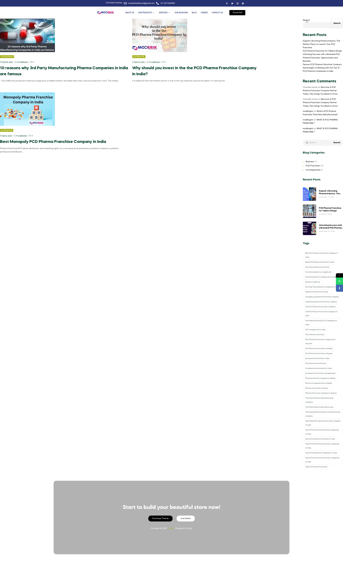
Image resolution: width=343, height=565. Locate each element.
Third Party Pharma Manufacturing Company (319, 400)
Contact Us (217, 13)
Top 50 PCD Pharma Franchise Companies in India (322, 460)
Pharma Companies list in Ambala (318, 383)
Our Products (145, 13)
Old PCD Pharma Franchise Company (320, 307)
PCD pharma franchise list (315, 363)
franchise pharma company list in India (320, 277)
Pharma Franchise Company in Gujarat (321, 393)
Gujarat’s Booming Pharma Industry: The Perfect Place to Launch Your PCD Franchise (321, 44)
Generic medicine (312, 282)
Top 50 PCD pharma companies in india (321, 453)
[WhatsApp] (339, 281)
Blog (194, 13)
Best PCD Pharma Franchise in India (319, 262)
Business (310, 162)
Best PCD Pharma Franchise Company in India (321, 255)
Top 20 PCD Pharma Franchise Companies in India (322, 446)
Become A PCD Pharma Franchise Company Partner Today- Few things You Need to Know (320, 90)
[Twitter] (232, 3)
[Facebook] (227, 3)
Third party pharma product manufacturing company (322, 414)
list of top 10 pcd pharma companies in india (322, 287)
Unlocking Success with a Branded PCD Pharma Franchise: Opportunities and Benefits (321, 57)
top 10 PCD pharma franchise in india (320, 439)
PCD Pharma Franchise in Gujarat (319, 353)
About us (129, 13)
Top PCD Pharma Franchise (316, 467)
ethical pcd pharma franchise (317, 267)
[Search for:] (323, 143)
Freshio (170, 528)
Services (163, 13)
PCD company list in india (315, 330)
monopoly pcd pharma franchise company (322, 297)
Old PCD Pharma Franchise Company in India (321, 314)
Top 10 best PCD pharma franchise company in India (323, 423)
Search (306, 20)
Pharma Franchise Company (316, 388)
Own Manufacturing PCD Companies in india (321, 323)
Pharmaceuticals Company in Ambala (320, 378)
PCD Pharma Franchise (314, 335)
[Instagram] (238, 3)
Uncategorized (7, 56)
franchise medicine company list (318, 272)
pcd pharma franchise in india (317, 358)
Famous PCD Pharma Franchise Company (322, 65)
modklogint (23, 62)
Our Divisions (181, 13)
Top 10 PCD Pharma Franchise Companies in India (322, 432)
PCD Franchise (138, 56)
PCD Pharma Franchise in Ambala (319, 348)
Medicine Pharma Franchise (316, 292)
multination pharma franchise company (321, 302)
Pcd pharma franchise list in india (318, 368)
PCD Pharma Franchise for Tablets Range (322, 51)
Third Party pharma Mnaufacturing (319, 407)
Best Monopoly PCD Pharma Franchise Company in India (53, 142)
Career (204, 13)
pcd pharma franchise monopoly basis (320, 373)
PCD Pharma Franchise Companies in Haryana (320, 342)
